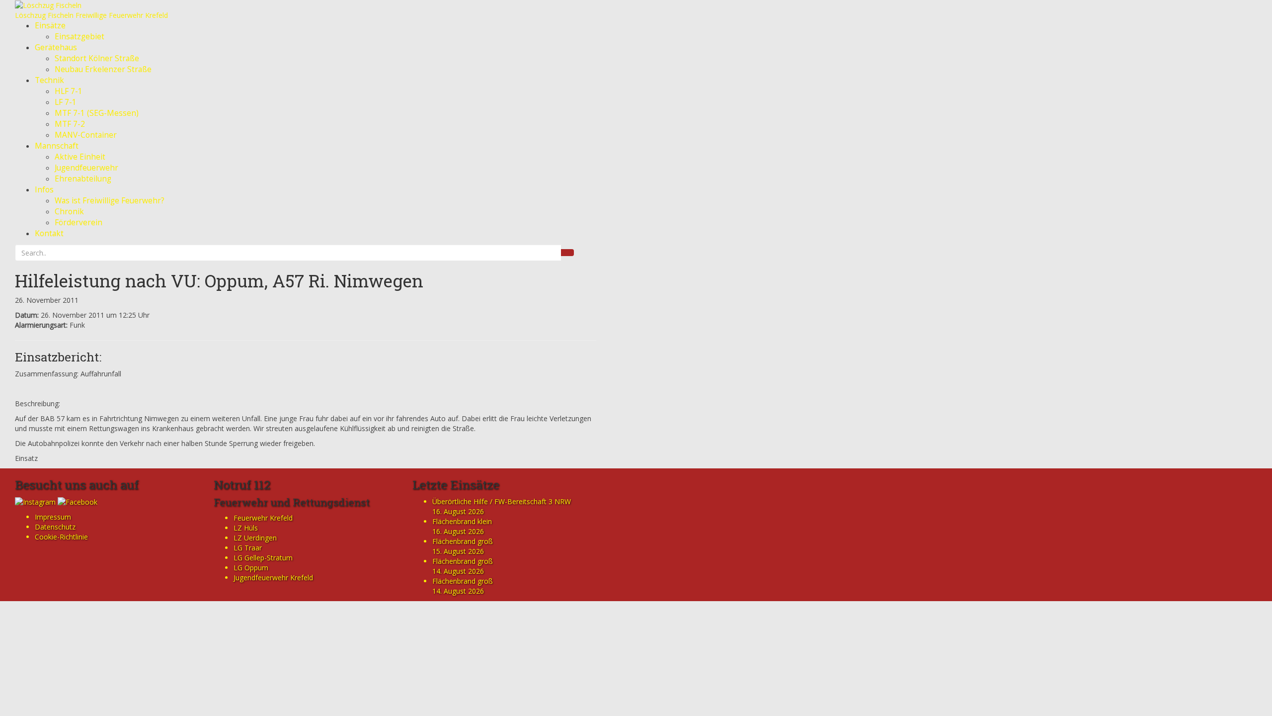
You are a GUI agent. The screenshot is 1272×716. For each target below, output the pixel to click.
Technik (49, 80)
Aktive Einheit (80, 157)
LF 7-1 (66, 102)
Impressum (53, 517)
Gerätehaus (56, 47)
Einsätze (50, 25)
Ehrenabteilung (83, 179)
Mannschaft (57, 146)
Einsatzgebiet (79, 36)
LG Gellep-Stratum (263, 557)
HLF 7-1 (68, 91)
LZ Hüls (246, 528)
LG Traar (248, 547)
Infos (44, 189)
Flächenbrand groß (462, 541)
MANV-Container (86, 135)
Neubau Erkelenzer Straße (103, 69)
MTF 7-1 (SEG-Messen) (97, 113)
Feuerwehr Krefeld (263, 518)
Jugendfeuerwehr (86, 168)
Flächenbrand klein (462, 521)
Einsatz (26, 458)
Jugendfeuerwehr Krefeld (273, 577)
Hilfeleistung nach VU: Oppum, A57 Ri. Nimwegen (219, 280)
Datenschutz (55, 527)
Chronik (69, 211)
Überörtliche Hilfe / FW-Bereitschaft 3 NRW (501, 501)
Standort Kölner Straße (97, 58)
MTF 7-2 (70, 124)
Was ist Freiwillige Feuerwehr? (109, 200)
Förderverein (78, 222)
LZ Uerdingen (255, 537)
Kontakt (49, 233)
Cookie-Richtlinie (61, 536)
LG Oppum (251, 567)
